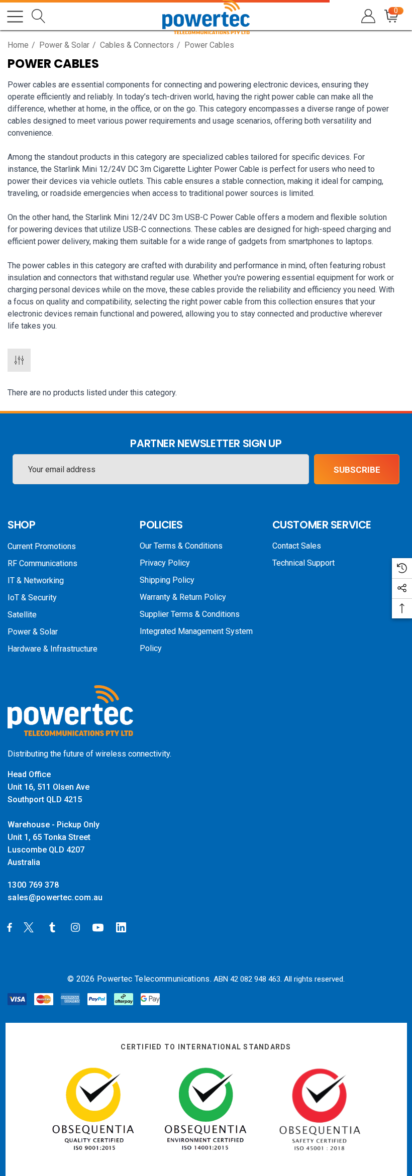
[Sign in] (367, 16)
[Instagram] (77, 927)
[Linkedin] (123, 927)
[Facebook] (9, 927)
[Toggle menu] (15, 17)
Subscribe (357, 470)
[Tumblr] (54, 927)
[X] (31, 927)
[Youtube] (99, 927)
